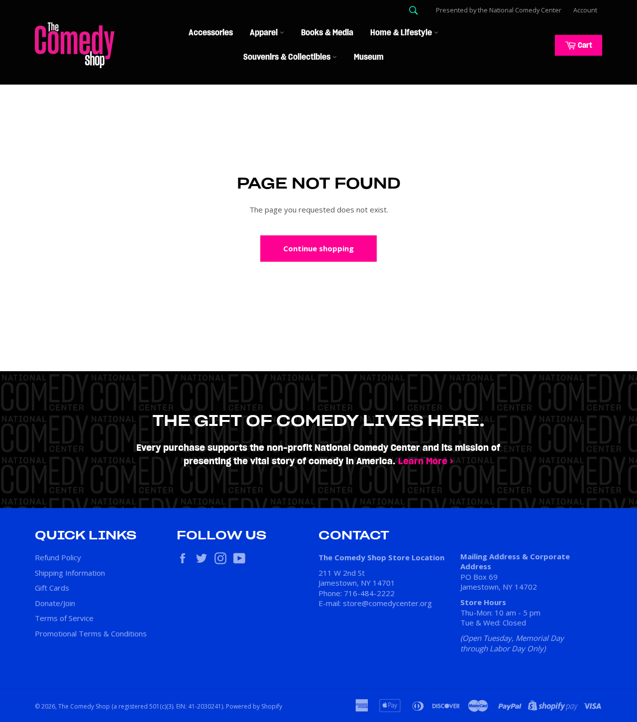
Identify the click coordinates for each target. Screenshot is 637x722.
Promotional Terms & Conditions (91, 633)
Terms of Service (64, 618)
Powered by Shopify (254, 706)
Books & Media (327, 33)
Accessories (211, 33)
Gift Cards (52, 588)
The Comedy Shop (84, 706)
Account (585, 9)
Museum (369, 57)
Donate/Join (55, 603)
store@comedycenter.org (387, 603)
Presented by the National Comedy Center (498, 9)
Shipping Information (70, 573)
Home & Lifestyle (402, 33)
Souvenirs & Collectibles (287, 57)
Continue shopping (318, 248)
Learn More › (425, 461)
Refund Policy (58, 557)
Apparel (265, 33)
